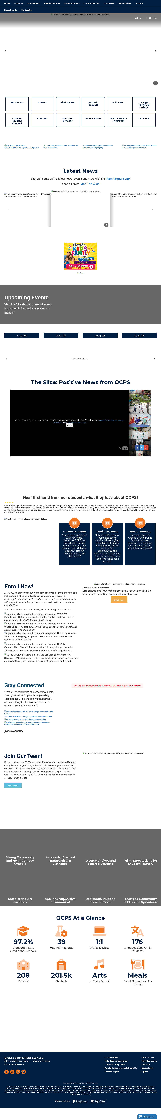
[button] (140, 18)
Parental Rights (112, 1072)
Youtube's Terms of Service (107, 420)
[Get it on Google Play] (80, 1101)
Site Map (146, 1065)
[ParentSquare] (62, 1101)
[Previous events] (6, 359)
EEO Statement (112, 1057)
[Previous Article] (9, 210)
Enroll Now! (119, 599)
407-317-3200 (18, 1064)
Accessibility (147, 1068)
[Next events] (154, 359)
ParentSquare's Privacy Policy (75, 422)
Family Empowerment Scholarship (121, 1068)
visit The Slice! (90, 184)
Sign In (145, 1072)
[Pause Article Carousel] (106, 225)
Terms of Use (148, 1057)
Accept (69, 425)
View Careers (13, 785)
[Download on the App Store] (98, 1101)
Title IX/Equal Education (116, 1061)
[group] (20, 848)
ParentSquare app (118, 178)
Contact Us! (148, 1117)
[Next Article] (152, 210)
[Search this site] (155, 18)
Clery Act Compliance (115, 1065)
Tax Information (149, 1061)
